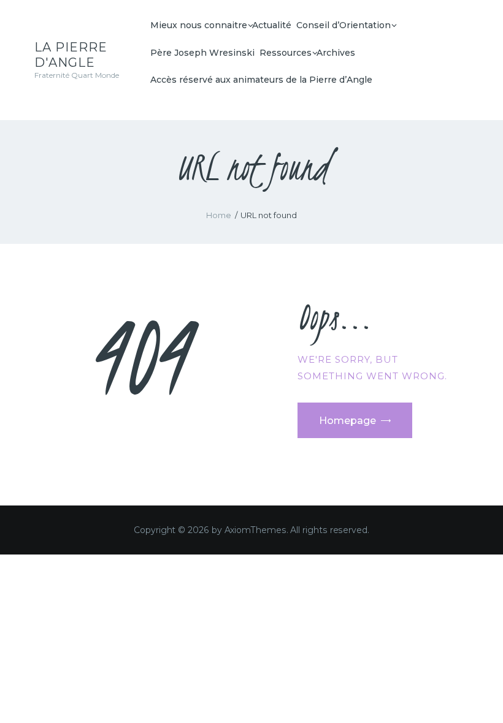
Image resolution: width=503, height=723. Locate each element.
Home (218, 215)
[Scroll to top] (481, 693)
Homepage (347, 420)
